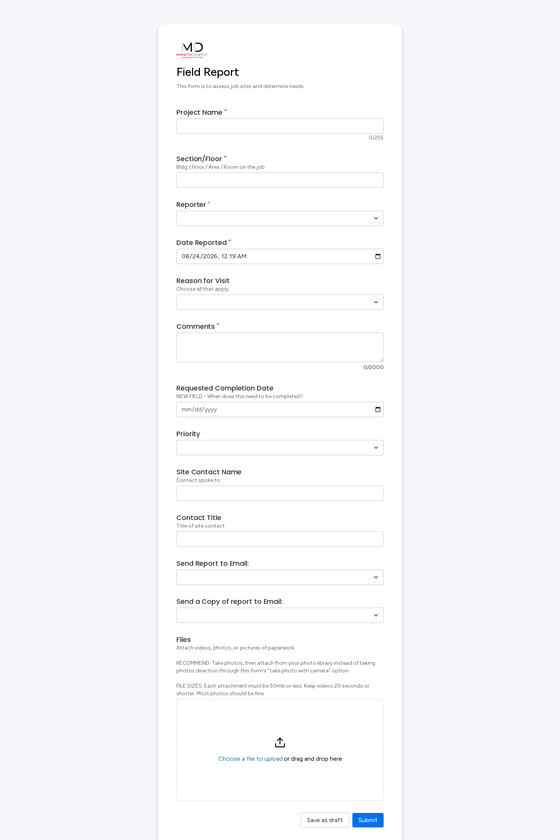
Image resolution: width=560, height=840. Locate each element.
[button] (280, 749)
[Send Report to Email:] (376, 577)
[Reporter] (376, 218)
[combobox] (271, 218)
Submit (368, 820)
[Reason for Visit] (376, 302)
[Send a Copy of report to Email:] (376, 615)
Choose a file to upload (250, 758)
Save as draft (325, 820)
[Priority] (376, 448)
